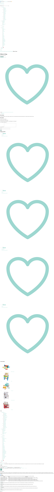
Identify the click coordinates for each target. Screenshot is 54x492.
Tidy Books (3, 44)
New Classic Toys (4, 41)
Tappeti (3, 24)
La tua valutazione (2, 122)
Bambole (4, 16)
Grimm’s (3, 33)
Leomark (4, 449)
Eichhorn (4, 439)
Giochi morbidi (4, 423)
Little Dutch (4, 450)
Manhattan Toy (4, 40)
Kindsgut (3, 36)
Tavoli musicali (5, 19)
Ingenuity (4, 445)
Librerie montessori (5, 432)
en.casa (3, 30)
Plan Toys (3, 42)
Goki (3, 32)
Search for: (1, 5)
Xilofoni (4, 18)
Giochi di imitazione (4, 9)
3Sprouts (3, 437)
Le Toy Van (3, 37)
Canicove (3, 29)
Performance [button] (1, 483)
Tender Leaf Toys (4, 456)
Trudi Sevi (3, 45)
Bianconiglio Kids (4, 438)
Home (1, 51)
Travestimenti (5, 11)
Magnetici (5, 421)
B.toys (3, 28)
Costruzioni (5, 13)
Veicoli (4, 418)
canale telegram (5, 1)
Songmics (4, 455)
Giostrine (4, 431)
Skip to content (1, 0)
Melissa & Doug (4, 452)
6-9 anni (3, 436)
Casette (4, 10)
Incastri (4, 14)
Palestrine (5, 414)
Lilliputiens (3, 38)
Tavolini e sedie (4, 433)
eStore (13, 467)
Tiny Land (4, 457)
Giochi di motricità (4, 12)
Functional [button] (1, 481)
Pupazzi (4, 17)
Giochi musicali (4, 425)
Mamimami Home (4, 451)
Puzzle (4, 15)
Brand (2, 27)
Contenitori (3, 22)
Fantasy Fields (4, 31)
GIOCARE (3, 51)
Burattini (5, 424)
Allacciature (5, 419)
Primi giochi (4, 7)
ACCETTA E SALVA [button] (2, 490)
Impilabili (5, 420)
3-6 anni (3, 435)
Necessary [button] (1, 474)
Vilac (3, 46)
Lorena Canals (4, 39)
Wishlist (2, 47)
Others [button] (1, 488)
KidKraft (4, 446)
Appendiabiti (4, 21)
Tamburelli (5, 426)
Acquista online (4, 133)
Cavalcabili (5, 413)
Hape (3, 34)
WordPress (21, 467)
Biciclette (4, 20)
